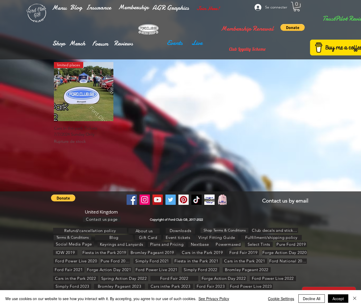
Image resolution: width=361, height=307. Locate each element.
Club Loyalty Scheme (247, 49)
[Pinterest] (183, 200)
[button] (59, 8)
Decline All (311, 298)
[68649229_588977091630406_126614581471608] (222, 200)
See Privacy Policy (213, 298)
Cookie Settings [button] (281, 298)
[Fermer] (354, 298)
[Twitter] (170, 200)
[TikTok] (196, 200)
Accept (338, 298)
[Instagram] (145, 200)
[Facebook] (132, 200)
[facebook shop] (209, 200)
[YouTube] (157, 200)
